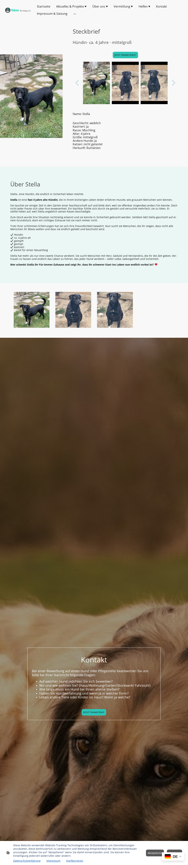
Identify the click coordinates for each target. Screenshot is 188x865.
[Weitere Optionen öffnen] (74, 13)
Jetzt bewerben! (125, 55)
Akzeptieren (155, 853)
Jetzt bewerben (93, 712)
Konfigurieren (74, 860)
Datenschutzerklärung (27, 860)
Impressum (53, 860)
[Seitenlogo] (18, 10)
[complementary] (173, 856)
